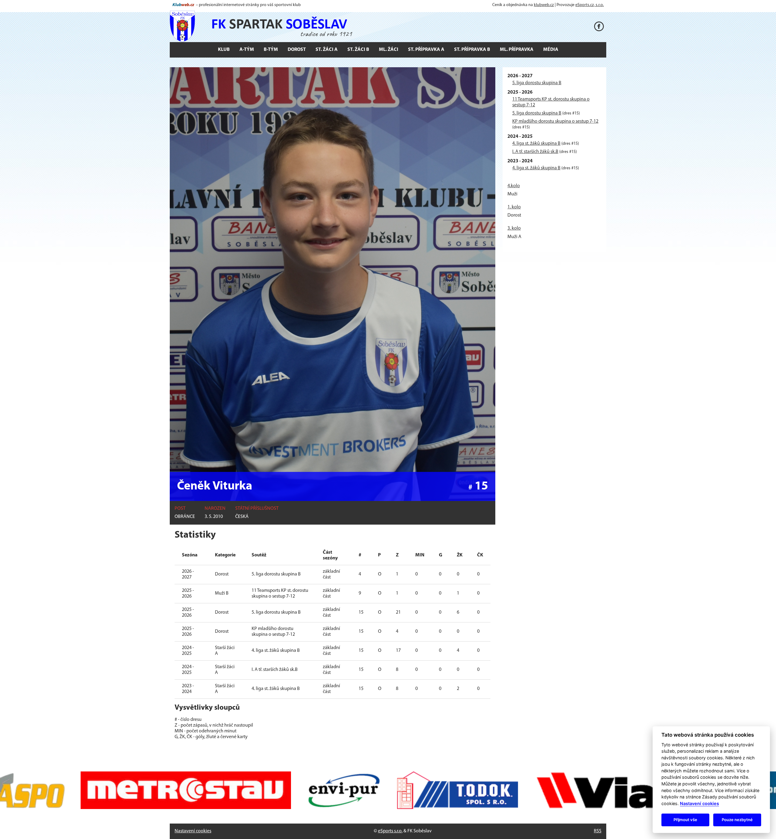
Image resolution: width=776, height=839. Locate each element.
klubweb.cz (544, 5)
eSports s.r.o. (390, 831)
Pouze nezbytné (737, 819)
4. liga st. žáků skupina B (536, 143)
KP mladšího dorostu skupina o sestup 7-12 (555, 121)
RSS (597, 831)
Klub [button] (224, 49)
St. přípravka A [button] (426, 49)
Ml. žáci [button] (388, 49)
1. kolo (514, 207)
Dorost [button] (297, 49)
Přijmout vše (685, 819)
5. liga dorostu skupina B (536, 83)
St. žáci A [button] (327, 49)
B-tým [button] (271, 49)
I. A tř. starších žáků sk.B (535, 151)
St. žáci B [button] (358, 49)
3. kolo (514, 228)
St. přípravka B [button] (472, 49)
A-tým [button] (246, 49)
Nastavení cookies (193, 831)
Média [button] (550, 49)
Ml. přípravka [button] (517, 49)
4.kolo (513, 186)
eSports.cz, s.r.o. (589, 5)
